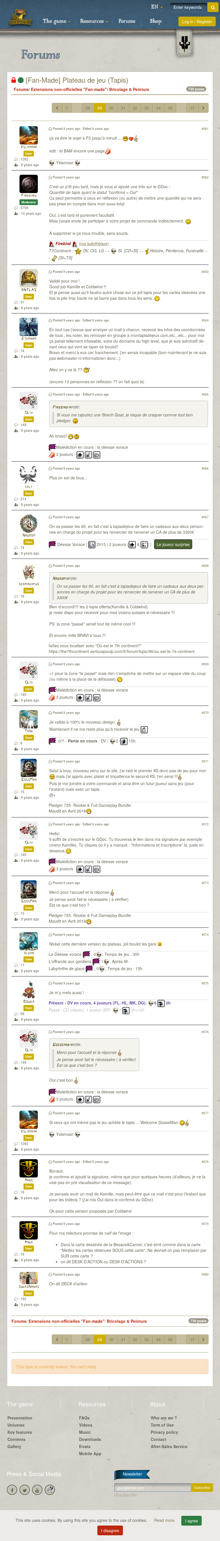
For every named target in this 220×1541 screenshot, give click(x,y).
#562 (205, 177)
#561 (205, 128)
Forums (127, 21)
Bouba (28, 1002)
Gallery (14, 1446)
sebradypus (29, 584)
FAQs (84, 1418)
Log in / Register (197, 21)
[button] (157, 7)
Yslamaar (28, 147)
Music (85, 1432)
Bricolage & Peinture (129, 89)
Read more (165, 1520)
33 (146, 108)
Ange (28, 1180)
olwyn (29, 953)
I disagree (110, 1530)
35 (170, 108)
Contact (158, 1439)
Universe (16, 1425)
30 (111, 108)
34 (158, 108)
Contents (16, 1439)
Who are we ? (164, 1418)
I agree (191, 1521)
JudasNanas (28, 1287)
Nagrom (28, 535)
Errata (85, 1446)
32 (135, 108)
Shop (156, 21)
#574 (205, 934)
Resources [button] (92, 21)
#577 (205, 1113)
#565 (205, 394)
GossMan (28, 780)
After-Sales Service (169, 1446)
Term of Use (162, 1425)
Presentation (19, 1418)
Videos (86, 1425)
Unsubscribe (125, 1495)
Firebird (28, 196)
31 (123, 108)
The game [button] (55, 21)
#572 (205, 824)
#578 (205, 1161)
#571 (205, 761)
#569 (205, 664)
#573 (205, 882)
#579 (205, 1223)
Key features (19, 1432)
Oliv (29, 413)
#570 (205, 712)
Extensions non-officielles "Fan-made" (69, 89)
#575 (205, 983)
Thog (28, 731)
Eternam (28, 339)
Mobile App (90, 1453)
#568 (205, 565)
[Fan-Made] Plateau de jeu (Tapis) (76, 80)
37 (192, 108)
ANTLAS (28, 290)
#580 (205, 1274)
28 (88, 108)
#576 (205, 1031)
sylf (29, 487)
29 (99, 108)
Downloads (90, 1439)
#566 (205, 468)
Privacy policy (164, 1432)
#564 (205, 320)
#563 (205, 271)
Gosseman (60, 1045)
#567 (205, 517)
